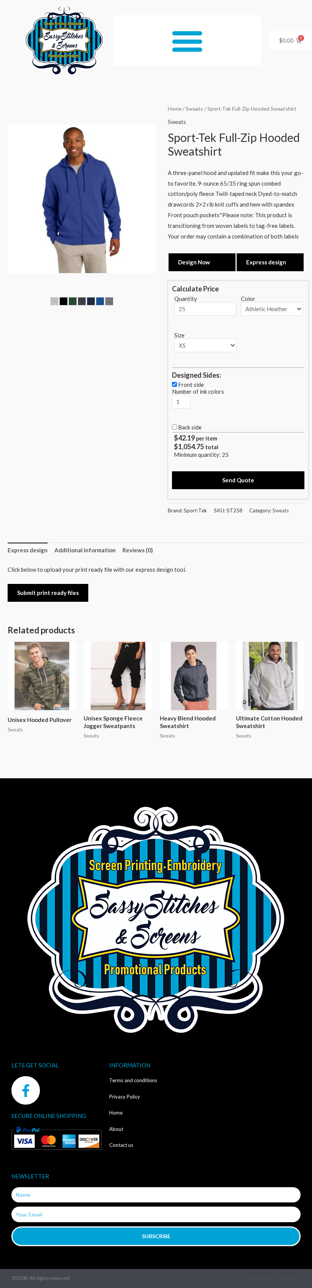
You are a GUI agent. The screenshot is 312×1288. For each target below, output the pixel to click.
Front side (191, 384)
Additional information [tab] (85, 550)
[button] (187, 40)
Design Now (194, 262)
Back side (190, 427)
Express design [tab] (28, 550)
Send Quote (238, 480)
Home (174, 108)
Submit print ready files (48, 592)
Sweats (194, 108)
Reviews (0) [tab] (138, 550)
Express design (266, 262)
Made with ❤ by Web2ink (272, 1278)
